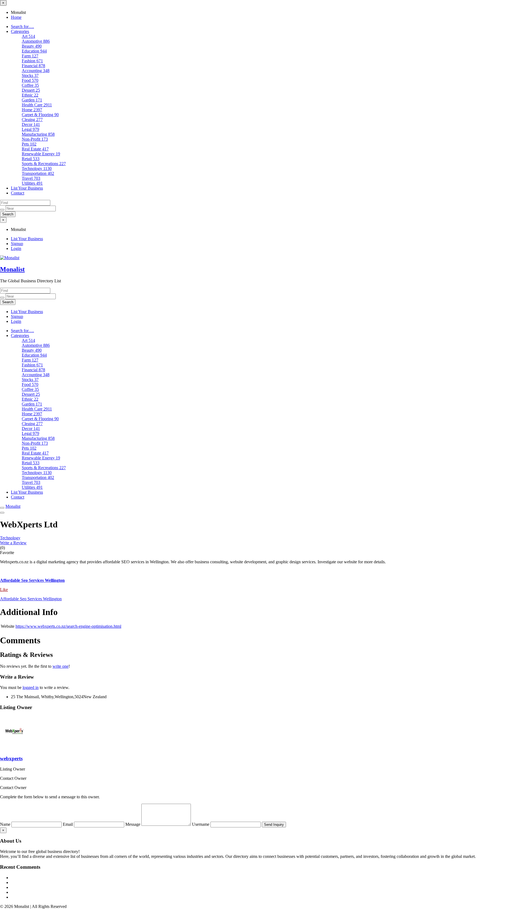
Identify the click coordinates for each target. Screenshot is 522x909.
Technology (37, 168)
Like (4, 589)
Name (5, 824)
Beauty (32, 46)
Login (16, 248)
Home (16, 17)
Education (34, 51)
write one (60, 666)
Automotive (36, 41)
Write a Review (13, 542)
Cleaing (32, 119)
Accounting (35, 70)
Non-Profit (35, 139)
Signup (17, 243)
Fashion (32, 60)
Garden (32, 100)
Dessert (31, 90)
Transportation (38, 173)
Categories (20, 31)
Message (133, 824)
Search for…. (22, 26)
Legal (30, 129)
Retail (30, 158)
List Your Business (27, 188)
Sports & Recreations (44, 163)
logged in (31, 687)
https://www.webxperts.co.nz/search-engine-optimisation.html (68, 626)
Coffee (30, 85)
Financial (33, 65)
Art (28, 36)
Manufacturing (38, 134)
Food (30, 80)
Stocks (30, 75)
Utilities (32, 183)
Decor (31, 124)
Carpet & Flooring (40, 114)
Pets (29, 144)
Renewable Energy (41, 154)
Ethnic (30, 95)
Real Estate (35, 149)
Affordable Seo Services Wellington (31, 598)
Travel (31, 178)
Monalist (12, 269)
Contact (17, 193)
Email (68, 824)
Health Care (37, 105)
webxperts (11, 758)
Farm (30, 56)
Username (201, 824)
